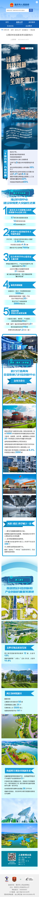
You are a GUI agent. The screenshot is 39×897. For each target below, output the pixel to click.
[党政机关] (14, 879)
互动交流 (10, 26)
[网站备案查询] (7, 879)
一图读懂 (32, 30)
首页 (7, 22)
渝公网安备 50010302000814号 (25, 894)
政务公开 (19, 22)
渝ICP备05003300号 (22, 892)
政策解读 (25, 30)
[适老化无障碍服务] (29, 879)
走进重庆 (29, 26)
